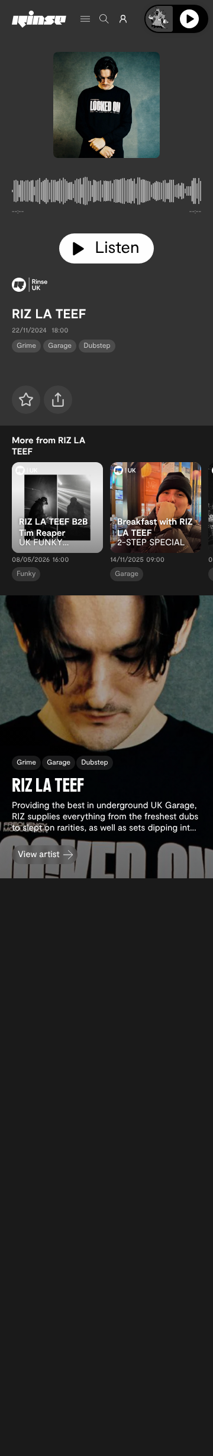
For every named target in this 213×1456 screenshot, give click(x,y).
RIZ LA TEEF (49, 313)
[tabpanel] (106, 193)
